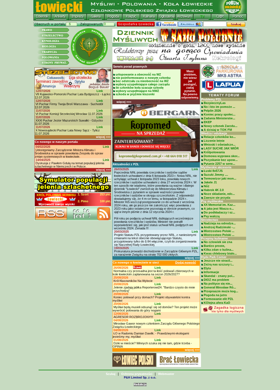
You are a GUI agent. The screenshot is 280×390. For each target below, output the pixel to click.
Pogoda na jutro (215, 295)
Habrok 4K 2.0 (214, 190)
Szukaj (110, 373)
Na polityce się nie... (218, 283)
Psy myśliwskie (212, 201)
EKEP (208, 122)
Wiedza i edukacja (214, 133)
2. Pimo (83, 201)
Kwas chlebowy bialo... (220, 253)
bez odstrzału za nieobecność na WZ (142, 81)
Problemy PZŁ (211, 99)
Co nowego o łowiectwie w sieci (136, 262)
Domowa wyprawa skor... (222, 156)
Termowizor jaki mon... (220, 178)
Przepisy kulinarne (214, 238)
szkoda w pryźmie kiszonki (135, 94)
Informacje (211, 272)
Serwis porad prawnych (130, 66)
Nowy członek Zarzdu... (220, 126)
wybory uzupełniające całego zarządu (143, 84)
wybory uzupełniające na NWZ (137, 91)
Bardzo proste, (214, 245)
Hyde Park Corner (213, 257)
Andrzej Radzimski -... (219, 227)
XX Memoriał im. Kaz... (219, 204)
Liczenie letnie (214, 140)
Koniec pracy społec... (219, 114)
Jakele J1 (210, 182)
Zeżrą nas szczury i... (219, 264)
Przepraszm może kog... (221, 291)
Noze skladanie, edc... (219, 193)
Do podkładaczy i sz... (219, 212)
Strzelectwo (209, 219)
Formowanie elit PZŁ (219, 299)
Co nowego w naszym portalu (56, 141)
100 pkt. (105, 201)
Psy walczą (212, 216)
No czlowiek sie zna (218, 242)
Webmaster (166, 373)
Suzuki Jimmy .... (216, 174)
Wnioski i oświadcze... (219, 144)
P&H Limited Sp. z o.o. (140, 377)
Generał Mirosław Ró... (220, 287)
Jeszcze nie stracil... (218, 260)
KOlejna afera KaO (217, 302)
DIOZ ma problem (216, 279)
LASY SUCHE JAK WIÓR (221, 148)
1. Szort (83, 194)
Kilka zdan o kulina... (219, 249)
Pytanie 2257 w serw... (219, 163)
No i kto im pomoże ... (219, 106)
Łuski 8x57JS (213, 170)
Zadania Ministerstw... (219, 118)
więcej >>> (103, 136)
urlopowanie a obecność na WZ (138, 74)
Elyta (207, 268)
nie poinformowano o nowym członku (143, 77)
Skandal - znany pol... (219, 276)
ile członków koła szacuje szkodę (140, 87)
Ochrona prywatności (136, 373)
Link (100, 91)
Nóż (206, 186)
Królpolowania (214, 152)
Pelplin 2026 (212, 110)
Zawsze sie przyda (217, 197)
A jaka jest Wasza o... (219, 208)
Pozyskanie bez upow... (221, 159)
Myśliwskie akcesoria (216, 167)
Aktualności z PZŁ (126, 164)
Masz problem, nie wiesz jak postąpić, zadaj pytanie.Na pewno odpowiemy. (190, 84)
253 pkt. (105, 194)
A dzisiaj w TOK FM (218, 129)
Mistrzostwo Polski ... (219, 231)
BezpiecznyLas (215, 103)
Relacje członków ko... (220, 136)
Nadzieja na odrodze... (220, 223)
